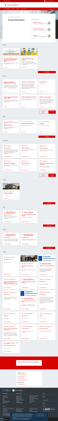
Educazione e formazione (19, 402)
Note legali (31, 410)
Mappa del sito (5, 419)
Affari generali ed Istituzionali (38, 28)
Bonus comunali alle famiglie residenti (28, 59)
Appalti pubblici (31, 399)
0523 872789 (6, 410)
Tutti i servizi (52, 111)
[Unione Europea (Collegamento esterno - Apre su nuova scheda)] (7, 390)
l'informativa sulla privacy (25, 419)
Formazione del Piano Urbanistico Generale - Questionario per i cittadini (11, 60)
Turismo (31, 402)
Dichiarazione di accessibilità (33, 411)
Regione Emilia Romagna (7, 1)
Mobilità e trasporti (18, 397)
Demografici (35, 35)
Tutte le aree (49, 225)
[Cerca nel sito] (53, 5)
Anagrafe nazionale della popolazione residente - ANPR (10, 82)
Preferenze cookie (28, 418)
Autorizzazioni (18, 401)
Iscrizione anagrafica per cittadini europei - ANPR (10, 97)
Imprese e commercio (32, 401)
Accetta (41, 415)
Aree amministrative (5, 397)
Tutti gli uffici (47, 136)
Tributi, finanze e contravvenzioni (34, 395)
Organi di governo (5, 395)
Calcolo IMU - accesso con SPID (28, 82)
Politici (3, 399)
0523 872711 (5, 409)
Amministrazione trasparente (33, 408)
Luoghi (44, 402)
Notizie (44, 395)
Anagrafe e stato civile (19, 398)
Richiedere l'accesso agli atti (45, 97)
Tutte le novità (47, 72)
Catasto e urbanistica (19, 395)
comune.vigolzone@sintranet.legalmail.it (9, 414)
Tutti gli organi (49, 247)
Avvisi (44, 397)
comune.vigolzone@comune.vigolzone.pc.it (8, 413)
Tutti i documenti (52, 175)
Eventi (44, 403)
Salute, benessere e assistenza (34, 398)
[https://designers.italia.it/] (49, 409)
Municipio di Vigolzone (8, 193)
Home (9, 17)
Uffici (3, 398)
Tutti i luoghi (49, 203)
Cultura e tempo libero (32, 397)
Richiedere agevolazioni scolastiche (29, 97)
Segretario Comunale (37, 22)
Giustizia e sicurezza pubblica (20, 399)
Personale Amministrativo (6, 401)
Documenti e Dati (5, 402)
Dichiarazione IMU (43, 82)
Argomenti (12, 17)
